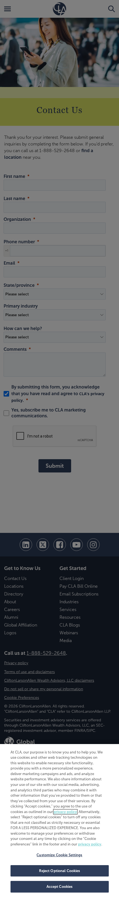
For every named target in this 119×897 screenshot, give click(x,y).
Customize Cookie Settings (59, 855)
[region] (59, 820)
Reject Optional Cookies (59, 871)
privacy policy (65, 812)
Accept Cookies (59, 887)
